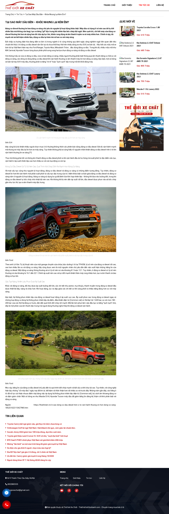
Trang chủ (64, 478)
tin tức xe (144, 5)
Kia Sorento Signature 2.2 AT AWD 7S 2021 (149, 59)
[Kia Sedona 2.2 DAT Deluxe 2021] (127, 44)
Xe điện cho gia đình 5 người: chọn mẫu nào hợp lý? (29, 448)
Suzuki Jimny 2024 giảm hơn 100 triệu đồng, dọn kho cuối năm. (34, 432)
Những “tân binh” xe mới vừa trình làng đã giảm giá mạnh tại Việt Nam (37, 444)
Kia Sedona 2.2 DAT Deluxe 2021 (148, 44)
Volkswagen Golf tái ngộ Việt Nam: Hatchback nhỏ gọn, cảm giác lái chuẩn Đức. (41, 428)
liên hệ (160, 5)
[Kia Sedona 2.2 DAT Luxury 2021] (127, 77)
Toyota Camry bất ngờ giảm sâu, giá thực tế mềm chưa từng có (34, 424)
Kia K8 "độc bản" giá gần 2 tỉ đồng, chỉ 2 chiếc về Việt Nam (32, 452)
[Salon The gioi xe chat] (19, 5)
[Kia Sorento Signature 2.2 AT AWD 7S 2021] (127, 61)
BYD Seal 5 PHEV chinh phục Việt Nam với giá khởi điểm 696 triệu (35, 440)
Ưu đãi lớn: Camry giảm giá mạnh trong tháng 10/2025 (30, 456)
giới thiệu (127, 5)
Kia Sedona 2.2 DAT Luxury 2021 (148, 75)
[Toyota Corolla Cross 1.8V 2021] (127, 31)
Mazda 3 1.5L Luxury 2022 (148, 89)
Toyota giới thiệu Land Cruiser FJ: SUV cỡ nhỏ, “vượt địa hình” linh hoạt (37, 436)
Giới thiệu (77, 478)
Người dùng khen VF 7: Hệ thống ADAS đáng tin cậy (29, 460)
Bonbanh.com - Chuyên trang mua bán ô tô (106, 507)
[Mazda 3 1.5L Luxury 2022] (127, 93)
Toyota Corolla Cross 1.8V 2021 (148, 28)
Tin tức (19, 14)
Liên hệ (102, 478)
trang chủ (109, 5)
